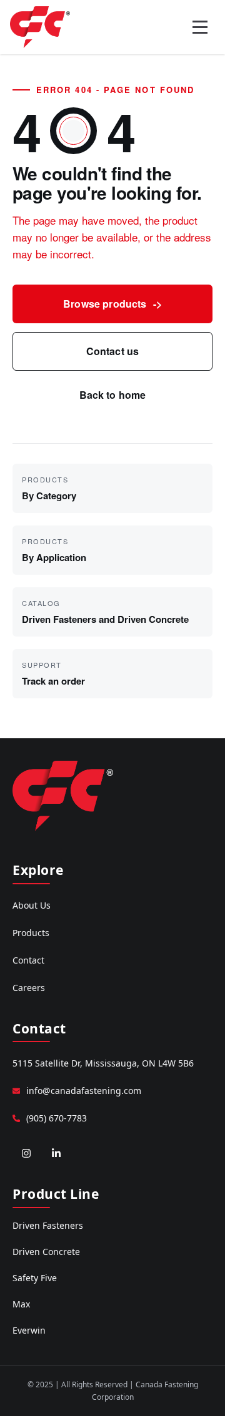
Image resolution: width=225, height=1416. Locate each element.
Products (30, 933)
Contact (28, 960)
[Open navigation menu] (200, 27)
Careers (28, 988)
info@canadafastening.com (83, 1090)
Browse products (112, 303)
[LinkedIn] (56, 1153)
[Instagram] (26, 1153)
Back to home (112, 395)
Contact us (112, 351)
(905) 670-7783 (56, 1118)
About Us (31, 905)
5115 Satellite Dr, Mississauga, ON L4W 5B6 (103, 1063)
